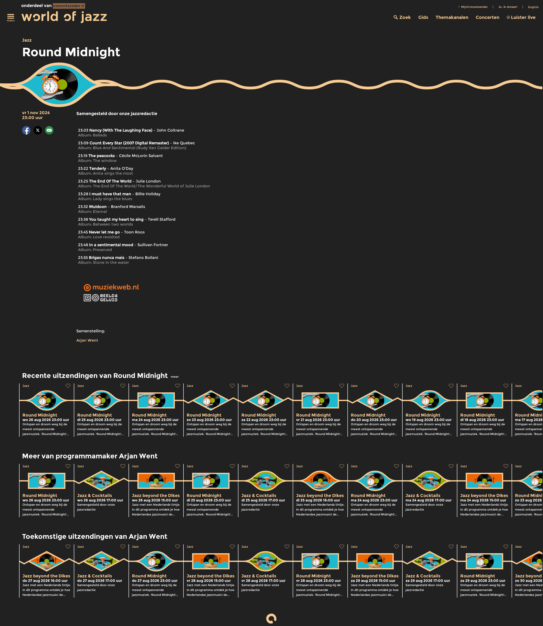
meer (175, 377)
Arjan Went (87, 340)
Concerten (487, 17)
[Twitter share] (38, 131)
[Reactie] (49, 131)
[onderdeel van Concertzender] (69, 6)
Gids (423, 17)
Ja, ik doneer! (507, 6)
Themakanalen (452, 17)
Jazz (27, 40)
